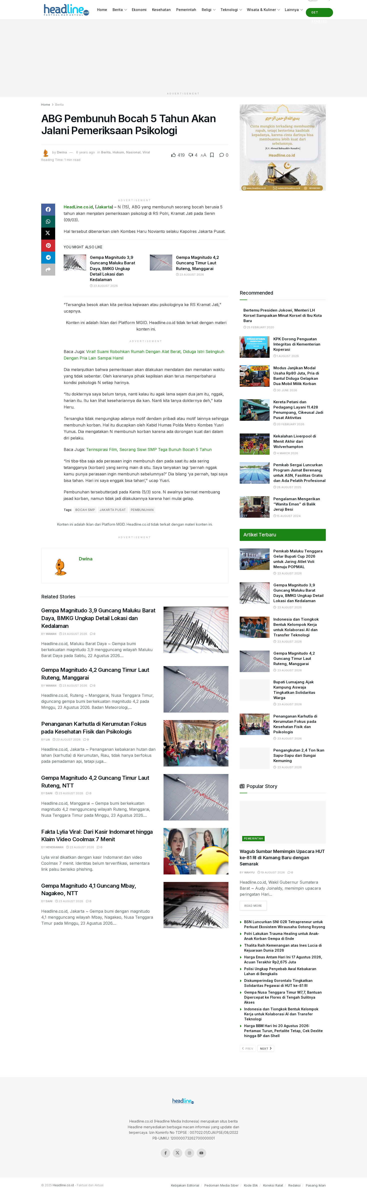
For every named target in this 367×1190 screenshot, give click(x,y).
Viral (146, 152)
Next (264, 1048)
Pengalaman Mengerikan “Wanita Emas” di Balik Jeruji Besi (296, 504)
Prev (249, 1048)
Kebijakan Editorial (185, 1185)
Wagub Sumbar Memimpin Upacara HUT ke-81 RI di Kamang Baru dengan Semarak (282, 857)
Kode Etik (251, 1185)
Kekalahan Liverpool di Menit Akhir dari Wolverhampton (294, 441)
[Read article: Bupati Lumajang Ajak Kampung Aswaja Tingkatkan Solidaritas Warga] (255, 690)
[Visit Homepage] (65, 9)
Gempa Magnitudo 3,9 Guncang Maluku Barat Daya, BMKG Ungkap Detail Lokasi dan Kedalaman (112, 268)
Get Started (319, 13)
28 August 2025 (288, 487)
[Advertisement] (183, 55)
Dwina (62, 152)
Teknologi (229, 9)
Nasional (133, 152)
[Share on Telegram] (48, 258)
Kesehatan (161, 9)
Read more (255, 905)
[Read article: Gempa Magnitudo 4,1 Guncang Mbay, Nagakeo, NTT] (196, 905)
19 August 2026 (272, 872)
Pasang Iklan (316, 1185)
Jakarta (104, 206)
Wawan (51, 634)
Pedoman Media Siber (221, 1185)
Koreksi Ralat (273, 1185)
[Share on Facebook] (48, 210)
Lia (48, 739)
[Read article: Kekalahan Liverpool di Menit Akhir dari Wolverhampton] (255, 444)
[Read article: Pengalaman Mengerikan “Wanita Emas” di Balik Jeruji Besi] (255, 507)
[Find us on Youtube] (201, 1153)
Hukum (118, 152)
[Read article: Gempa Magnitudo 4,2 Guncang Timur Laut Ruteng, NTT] (196, 797)
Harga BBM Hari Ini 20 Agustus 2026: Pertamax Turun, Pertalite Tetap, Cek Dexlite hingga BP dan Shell (283, 1031)
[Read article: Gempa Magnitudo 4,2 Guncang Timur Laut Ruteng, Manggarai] (161, 263)
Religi (206, 9)
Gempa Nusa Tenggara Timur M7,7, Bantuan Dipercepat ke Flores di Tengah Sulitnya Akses (283, 997)
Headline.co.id (63, 1185)
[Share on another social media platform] (48, 270)
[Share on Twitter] (48, 234)
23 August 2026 (105, 286)
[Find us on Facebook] (165, 1153)
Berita (118, 9)
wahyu (249, 872)
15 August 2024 (288, 516)
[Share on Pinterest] (48, 246)
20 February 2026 (290, 424)
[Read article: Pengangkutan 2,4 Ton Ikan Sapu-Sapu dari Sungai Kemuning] (255, 758)
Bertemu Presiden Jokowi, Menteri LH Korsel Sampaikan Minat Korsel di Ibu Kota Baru (282, 315)
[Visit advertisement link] (283, 147)
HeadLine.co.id (78, 206)
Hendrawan (54, 847)
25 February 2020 (260, 327)
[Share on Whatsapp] (48, 222)
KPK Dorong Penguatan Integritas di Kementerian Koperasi (296, 344)
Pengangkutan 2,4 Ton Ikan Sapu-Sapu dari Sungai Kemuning (298, 755)
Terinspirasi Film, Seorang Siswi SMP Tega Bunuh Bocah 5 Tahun (149, 449)
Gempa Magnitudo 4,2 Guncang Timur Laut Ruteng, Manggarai (197, 263)
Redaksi (294, 1185)
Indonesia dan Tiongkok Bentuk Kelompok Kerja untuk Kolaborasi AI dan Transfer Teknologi (281, 1014)
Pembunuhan (142, 510)
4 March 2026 (287, 453)
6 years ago (85, 152)
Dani (49, 793)
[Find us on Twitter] (177, 1153)
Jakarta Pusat (113, 510)
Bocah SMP (85, 510)
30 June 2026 (286, 390)
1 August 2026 (287, 356)
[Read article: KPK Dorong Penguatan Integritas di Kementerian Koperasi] (255, 347)
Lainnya (292, 9)
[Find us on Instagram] (189, 1153)
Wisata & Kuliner (261, 9)
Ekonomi (139, 9)
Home (102, 9)
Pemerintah (186, 9)
